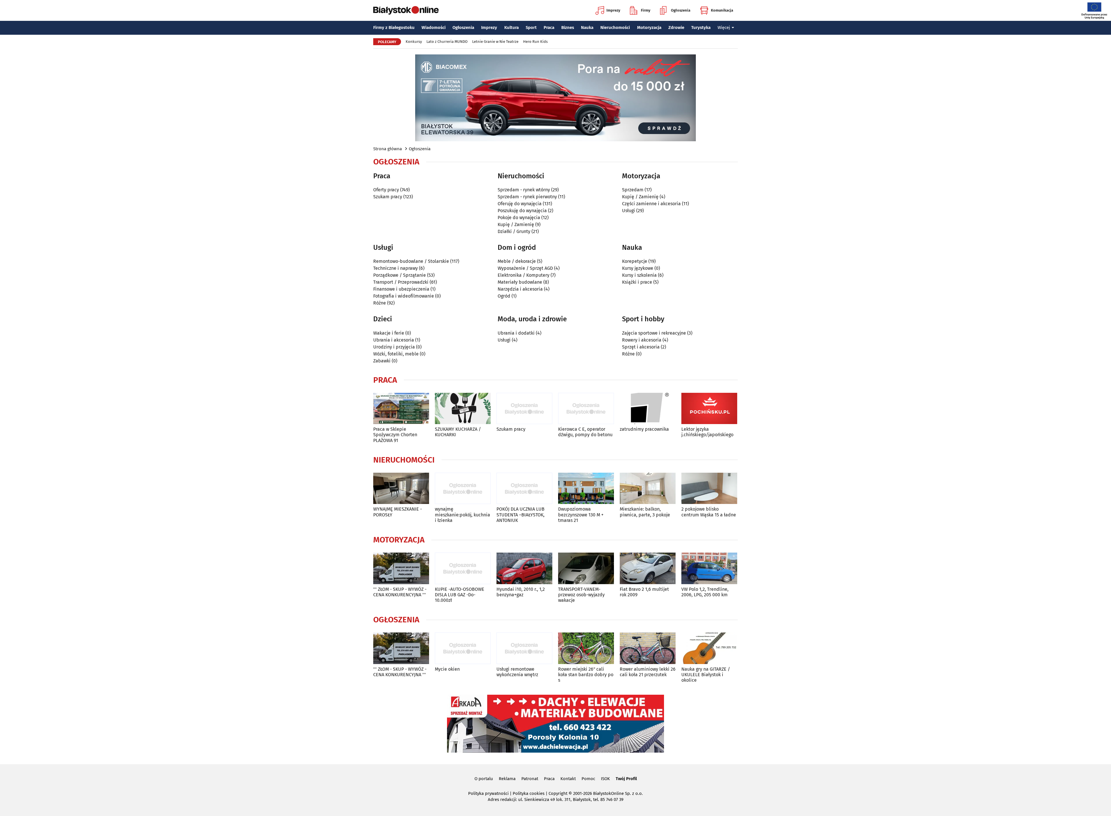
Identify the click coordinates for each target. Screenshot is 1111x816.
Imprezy (613, 10)
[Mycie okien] (463, 648)
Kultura (511, 27)
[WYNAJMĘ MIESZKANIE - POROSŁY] (401, 488)
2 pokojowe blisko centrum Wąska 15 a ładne (708, 511)
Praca (549, 27)
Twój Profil (626, 778)
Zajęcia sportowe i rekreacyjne (654, 333)
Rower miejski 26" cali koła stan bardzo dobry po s (585, 674)
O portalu (483, 778)
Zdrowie (676, 27)
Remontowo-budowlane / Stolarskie (411, 261)
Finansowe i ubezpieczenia (401, 289)
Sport (531, 27)
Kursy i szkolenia (639, 275)
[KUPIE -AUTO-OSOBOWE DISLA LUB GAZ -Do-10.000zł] (463, 568)
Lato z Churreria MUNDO (447, 41)
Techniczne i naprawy (395, 268)
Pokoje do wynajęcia (519, 217)
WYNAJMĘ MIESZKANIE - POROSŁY (397, 511)
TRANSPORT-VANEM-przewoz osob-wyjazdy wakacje (581, 594)
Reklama (507, 778)
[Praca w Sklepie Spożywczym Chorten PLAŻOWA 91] (401, 408)
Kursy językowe (637, 268)
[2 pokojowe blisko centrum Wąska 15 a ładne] (709, 488)
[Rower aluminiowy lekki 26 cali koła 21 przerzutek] (648, 648)
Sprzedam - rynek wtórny (524, 189)
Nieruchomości (615, 27)
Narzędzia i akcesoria (520, 289)
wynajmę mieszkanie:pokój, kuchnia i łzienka (462, 514)
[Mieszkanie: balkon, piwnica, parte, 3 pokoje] (648, 488)
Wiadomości (434, 27)
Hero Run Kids (535, 41)
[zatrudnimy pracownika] (648, 408)
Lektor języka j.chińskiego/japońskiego (707, 431)
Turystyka (701, 27)
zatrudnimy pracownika (644, 429)
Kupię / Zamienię (516, 224)
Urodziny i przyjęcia (394, 347)
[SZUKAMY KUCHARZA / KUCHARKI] (463, 408)
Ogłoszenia (680, 10)
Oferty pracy (386, 189)
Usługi (628, 210)
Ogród (504, 296)
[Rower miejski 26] (586, 648)
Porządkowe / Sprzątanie (399, 275)
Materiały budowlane (520, 282)
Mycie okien (447, 669)
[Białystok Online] (406, 10)
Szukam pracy (387, 196)
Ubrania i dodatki (516, 333)
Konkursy (414, 41)
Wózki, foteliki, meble (396, 354)
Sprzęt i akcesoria (641, 347)
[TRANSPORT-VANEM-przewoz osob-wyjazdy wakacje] (586, 568)
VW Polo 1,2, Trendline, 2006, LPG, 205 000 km (705, 591)
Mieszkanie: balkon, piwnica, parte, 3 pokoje (645, 511)
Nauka (587, 27)
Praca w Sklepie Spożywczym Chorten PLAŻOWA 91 (395, 434)
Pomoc (588, 778)
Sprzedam (632, 189)
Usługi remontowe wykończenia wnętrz (517, 671)
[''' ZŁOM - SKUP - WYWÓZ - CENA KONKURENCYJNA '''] (401, 568)
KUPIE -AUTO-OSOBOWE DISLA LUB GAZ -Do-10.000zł (459, 594)
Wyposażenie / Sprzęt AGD (525, 268)
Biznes (567, 27)
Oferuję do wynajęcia (520, 203)
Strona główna (387, 148)
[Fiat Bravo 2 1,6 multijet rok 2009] (648, 568)
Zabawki (382, 361)
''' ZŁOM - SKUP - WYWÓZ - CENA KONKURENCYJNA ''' (399, 591)
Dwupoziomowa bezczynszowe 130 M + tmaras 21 (581, 514)
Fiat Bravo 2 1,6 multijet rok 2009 (644, 591)
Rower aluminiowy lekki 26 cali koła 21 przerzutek (648, 671)
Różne (379, 303)
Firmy (645, 10)
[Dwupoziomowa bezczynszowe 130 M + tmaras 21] (586, 488)
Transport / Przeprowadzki (400, 282)
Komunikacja (722, 10)
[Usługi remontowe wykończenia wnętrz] (524, 648)
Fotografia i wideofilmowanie (403, 296)
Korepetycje (634, 261)
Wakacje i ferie (388, 333)
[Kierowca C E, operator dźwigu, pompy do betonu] (586, 408)
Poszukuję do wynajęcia (522, 210)
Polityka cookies (529, 793)
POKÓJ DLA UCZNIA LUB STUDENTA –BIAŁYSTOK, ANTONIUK (520, 514)
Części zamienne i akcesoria (651, 203)
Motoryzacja (649, 27)
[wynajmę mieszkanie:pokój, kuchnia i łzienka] (463, 488)
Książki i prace (637, 282)
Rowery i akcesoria (641, 340)
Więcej (724, 27)
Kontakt (568, 778)
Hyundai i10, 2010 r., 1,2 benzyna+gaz (520, 591)
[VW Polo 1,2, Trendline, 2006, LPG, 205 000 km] (709, 568)
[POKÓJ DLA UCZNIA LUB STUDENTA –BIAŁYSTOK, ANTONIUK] (524, 488)
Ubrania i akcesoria (393, 340)
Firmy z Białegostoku (394, 27)
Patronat (529, 778)
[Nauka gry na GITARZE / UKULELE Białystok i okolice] (709, 648)
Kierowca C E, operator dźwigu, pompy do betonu (585, 431)
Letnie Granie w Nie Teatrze (495, 41)
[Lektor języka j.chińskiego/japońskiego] (709, 408)
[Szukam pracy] (524, 408)
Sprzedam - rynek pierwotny (527, 196)
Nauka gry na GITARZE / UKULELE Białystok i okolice (705, 674)
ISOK (605, 778)
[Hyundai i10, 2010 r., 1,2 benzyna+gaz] (524, 568)
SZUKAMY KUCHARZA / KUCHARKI (458, 431)
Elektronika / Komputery (523, 275)
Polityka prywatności (488, 793)
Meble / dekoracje (517, 261)
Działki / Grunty (514, 231)
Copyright (558, 793)
